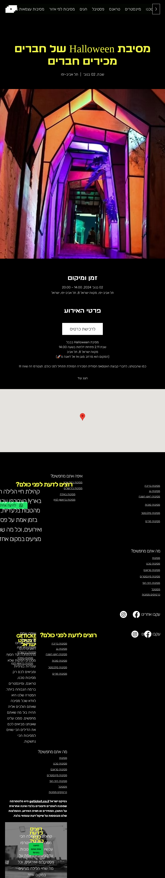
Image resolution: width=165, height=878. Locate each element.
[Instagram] (123, 614)
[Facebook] (136, 614)
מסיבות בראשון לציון (22, 663)
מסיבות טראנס (151, 570)
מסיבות (156, 558)
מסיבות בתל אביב (26, 647)
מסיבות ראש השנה (149, 496)
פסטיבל (156, 589)
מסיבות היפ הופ (151, 583)
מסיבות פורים (152, 521)
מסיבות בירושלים (27, 652)
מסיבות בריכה (152, 486)
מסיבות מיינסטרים (150, 576)
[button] (62, 9)
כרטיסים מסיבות (151, 594)
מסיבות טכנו (153, 563)
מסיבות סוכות (152, 504)
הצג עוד (82, 378)
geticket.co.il (39, 801)
